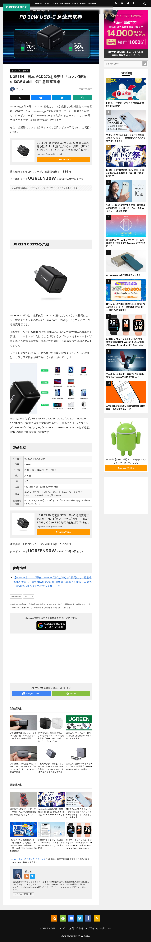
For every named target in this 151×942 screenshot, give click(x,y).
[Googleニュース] (71, 918)
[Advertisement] (51, 214)
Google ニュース (33, 693)
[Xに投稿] (20, 97)
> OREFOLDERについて (52, 928)
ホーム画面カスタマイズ (69, 3)
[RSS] (116, 3)
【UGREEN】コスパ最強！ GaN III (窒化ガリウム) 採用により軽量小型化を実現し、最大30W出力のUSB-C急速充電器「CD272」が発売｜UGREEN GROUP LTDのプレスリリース (53, 582)
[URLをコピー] (82, 97)
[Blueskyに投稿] (41, 97)
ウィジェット (38, 3)
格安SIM (83, 3)
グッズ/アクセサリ (20, 70)
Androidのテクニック (41, 10)
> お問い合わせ (75, 928)
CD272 (29, 596)
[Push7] (116, 10)
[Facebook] (134, 3)
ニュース (55, 3)
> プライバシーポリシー (98, 928)
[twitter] (127, 3)
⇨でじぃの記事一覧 (23, 894)
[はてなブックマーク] (61, 97)
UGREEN (17, 596)
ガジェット (92, 3)
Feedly (73, 693)
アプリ (47, 3)
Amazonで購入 (63, 159)
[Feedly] (121, 3)
